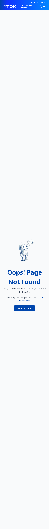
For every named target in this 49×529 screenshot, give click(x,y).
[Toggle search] (40, 6)
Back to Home (24, 308)
